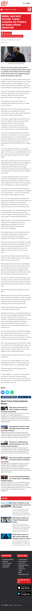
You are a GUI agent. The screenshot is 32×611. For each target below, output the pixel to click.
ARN (20, 572)
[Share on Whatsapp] (12, 392)
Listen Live (22, 568)
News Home (7, 33)
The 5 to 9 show (7, 563)
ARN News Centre (24, 574)
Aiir (11, 605)
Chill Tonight (6, 565)
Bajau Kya (5, 561)
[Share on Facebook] (3, 392)
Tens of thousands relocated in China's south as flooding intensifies (15, 460)
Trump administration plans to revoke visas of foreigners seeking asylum (15, 478)
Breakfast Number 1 (8, 559)
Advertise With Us (24, 565)
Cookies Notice (23, 559)
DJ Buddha (6, 567)
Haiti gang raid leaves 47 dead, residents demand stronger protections (14, 409)
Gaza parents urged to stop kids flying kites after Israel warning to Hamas (15, 428)
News (4, 498)
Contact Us (22, 563)
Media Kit (21, 567)
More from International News (13, 36)
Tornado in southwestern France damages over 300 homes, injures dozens (14, 444)
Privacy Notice (23, 561)
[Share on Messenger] (7, 392)
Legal (20, 570)
